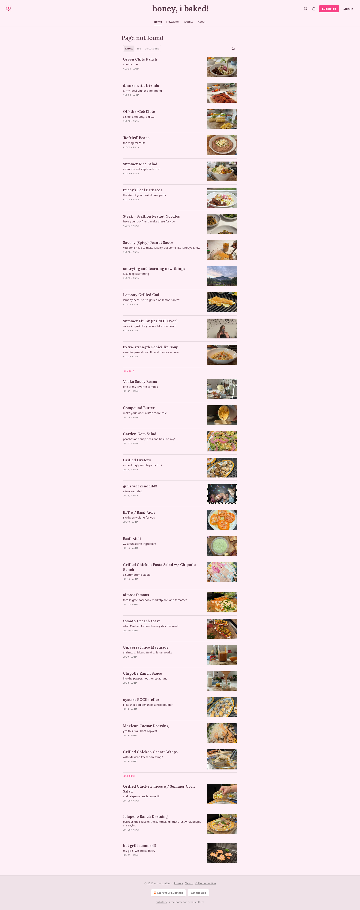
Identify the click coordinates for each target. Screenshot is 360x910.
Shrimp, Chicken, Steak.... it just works (147, 652)
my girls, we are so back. (139, 850)
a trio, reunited (132, 491)
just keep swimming (136, 273)
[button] (158, 21)
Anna (136, 68)
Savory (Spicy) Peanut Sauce (148, 242)
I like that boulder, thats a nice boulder (147, 704)
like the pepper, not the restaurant (145, 678)
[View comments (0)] (150, 73)
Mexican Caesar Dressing (146, 726)
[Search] (305, 8)
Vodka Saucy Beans (140, 381)
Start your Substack (170, 892)
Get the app (198, 892)
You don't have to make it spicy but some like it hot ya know (161, 247)
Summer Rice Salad (140, 164)
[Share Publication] (314, 8)
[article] (180, 66)
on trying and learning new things (154, 268)
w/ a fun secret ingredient (139, 544)
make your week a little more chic (144, 413)
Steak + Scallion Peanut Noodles (151, 216)
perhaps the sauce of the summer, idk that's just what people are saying (162, 823)
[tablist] (142, 48)
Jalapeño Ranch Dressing (145, 816)
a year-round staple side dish (141, 169)
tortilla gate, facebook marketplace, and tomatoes (155, 600)
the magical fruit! (134, 143)
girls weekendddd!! (140, 486)
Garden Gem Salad (139, 434)
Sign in (348, 8)
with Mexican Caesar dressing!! (143, 757)
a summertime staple (136, 574)
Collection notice (205, 883)
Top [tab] (139, 48)
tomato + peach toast (141, 621)
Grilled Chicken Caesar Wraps (150, 752)
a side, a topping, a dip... (138, 116)
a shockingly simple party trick (142, 465)
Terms (189, 883)
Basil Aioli (132, 538)
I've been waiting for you (139, 517)
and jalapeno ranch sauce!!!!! (141, 796)
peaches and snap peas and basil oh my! (149, 439)
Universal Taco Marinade (146, 647)
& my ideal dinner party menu (142, 90)
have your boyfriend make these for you (149, 221)
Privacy (178, 883)
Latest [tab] (129, 48)
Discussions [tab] (152, 48)
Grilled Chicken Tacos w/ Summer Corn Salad (159, 788)
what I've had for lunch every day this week (151, 626)
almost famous (136, 595)
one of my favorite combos (140, 386)
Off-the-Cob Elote (139, 111)
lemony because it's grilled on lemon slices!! (151, 300)
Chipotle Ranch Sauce (142, 673)
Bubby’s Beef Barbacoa (142, 190)
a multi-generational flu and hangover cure (150, 352)
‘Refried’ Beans (136, 137)
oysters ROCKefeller (141, 699)
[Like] (125, 73)
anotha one (130, 64)
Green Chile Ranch (140, 59)
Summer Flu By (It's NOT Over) (150, 321)
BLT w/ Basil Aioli (139, 512)
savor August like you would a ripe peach (149, 326)
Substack (161, 902)
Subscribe (329, 8)
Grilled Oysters (137, 460)
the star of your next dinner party (144, 195)
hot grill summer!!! (139, 845)
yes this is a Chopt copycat (140, 731)
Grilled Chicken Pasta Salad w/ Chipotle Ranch (159, 567)
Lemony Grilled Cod (141, 295)
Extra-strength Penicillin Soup (150, 347)
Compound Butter (139, 408)
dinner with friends (141, 85)
